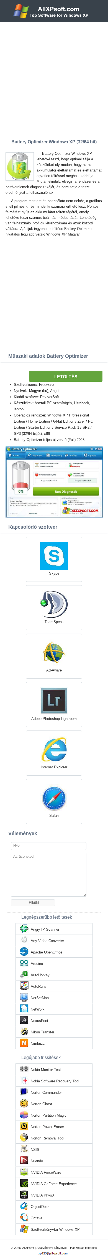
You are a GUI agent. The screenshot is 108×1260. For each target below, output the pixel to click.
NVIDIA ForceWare (46, 1172)
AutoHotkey (40, 975)
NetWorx (38, 1009)
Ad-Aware (54, 670)
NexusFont (39, 1021)
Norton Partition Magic (48, 1115)
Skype (54, 573)
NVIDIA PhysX (43, 1195)
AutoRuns (39, 986)
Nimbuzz (38, 1043)
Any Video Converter (47, 941)
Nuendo (37, 1161)
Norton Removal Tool (47, 1138)
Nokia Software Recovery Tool (55, 1081)
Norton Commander (46, 1092)
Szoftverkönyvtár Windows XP (55, 1229)
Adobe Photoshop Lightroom (54, 719)
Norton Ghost (41, 1104)
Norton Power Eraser (47, 1127)
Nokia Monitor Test (46, 1070)
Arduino (37, 964)
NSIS (35, 1150)
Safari (54, 815)
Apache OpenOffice (46, 952)
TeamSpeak (54, 622)
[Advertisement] (54, 79)
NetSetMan (40, 998)
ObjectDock (40, 1207)
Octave (36, 1218)
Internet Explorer (54, 767)
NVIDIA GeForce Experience (54, 1184)
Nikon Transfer (42, 1032)
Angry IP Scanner (45, 929)
